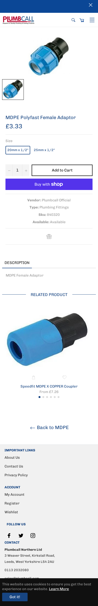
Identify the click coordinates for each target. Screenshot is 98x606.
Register (12, 503)
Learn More (59, 589)
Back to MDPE (52, 427)
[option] (49, 353)
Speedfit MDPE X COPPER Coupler (49, 386)
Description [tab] (17, 262)
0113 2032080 (17, 570)
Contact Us (14, 466)
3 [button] (47, 397)
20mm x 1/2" (17, 150)
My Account (14, 494)
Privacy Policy (16, 475)
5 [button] (55, 397)
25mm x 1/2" (44, 150)
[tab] (39, 263)
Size (9, 141)
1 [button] (39, 397)
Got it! (15, 597)
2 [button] (43, 397)
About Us (12, 457)
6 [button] (58, 397)
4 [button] (51, 397)
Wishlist (11, 512)
